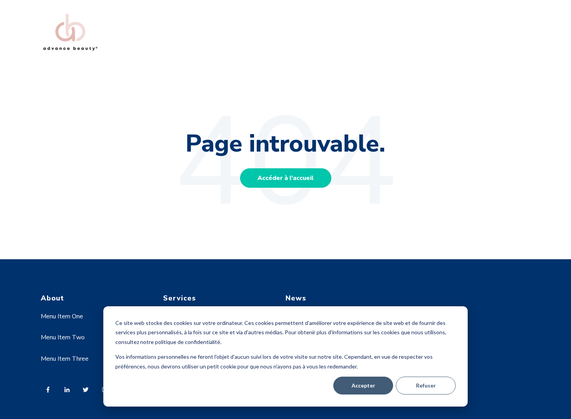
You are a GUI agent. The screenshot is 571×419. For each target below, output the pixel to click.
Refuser (426, 385)
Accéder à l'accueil (286, 178)
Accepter (363, 385)
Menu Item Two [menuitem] (63, 337)
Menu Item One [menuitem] (62, 316)
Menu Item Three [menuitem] (65, 358)
